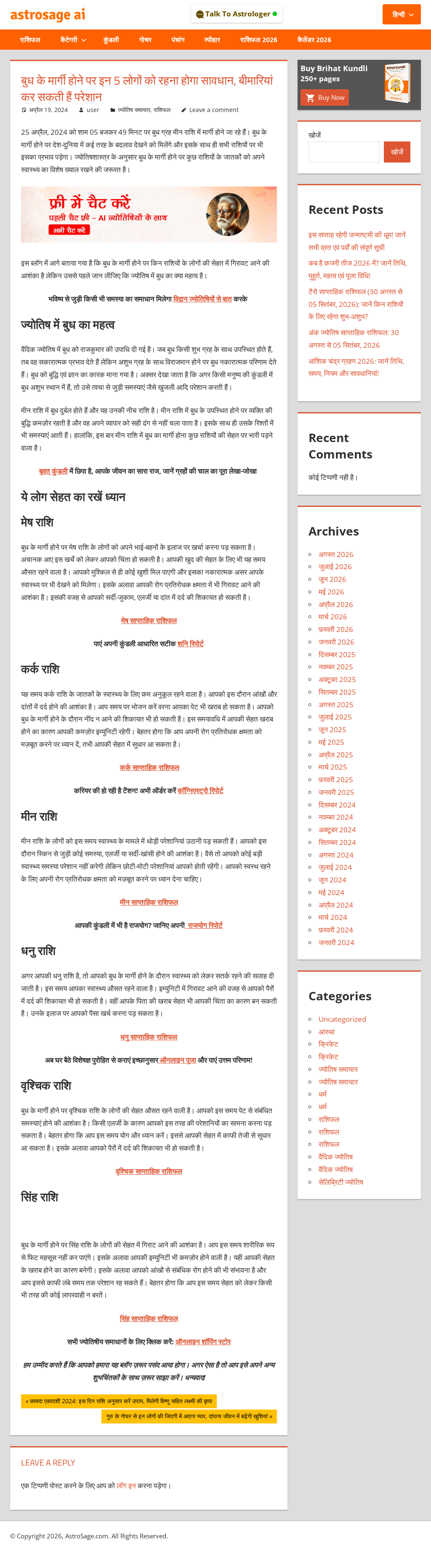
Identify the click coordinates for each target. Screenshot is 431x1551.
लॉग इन (126, 1485)
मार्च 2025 (333, 767)
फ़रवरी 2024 (336, 930)
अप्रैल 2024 (336, 905)
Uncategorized (342, 1019)
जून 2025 (332, 729)
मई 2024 (331, 892)
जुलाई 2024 (335, 867)
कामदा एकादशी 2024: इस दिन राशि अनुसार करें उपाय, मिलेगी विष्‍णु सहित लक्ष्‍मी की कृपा (120, 1402)
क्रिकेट (328, 1044)
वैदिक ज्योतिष (336, 1157)
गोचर (145, 40)
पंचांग (178, 40)
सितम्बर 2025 (337, 692)
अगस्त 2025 (336, 704)
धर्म (323, 1094)
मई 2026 (331, 592)
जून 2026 (332, 579)
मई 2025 (331, 742)
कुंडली (111, 40)
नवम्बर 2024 (336, 817)
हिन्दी (399, 14)
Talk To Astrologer (238, 14)
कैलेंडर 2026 (314, 40)
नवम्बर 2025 (336, 667)
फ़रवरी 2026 (336, 629)
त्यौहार (212, 40)
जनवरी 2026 (336, 642)
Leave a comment (214, 110)
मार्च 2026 (333, 616)
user (93, 110)
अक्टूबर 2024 (337, 829)
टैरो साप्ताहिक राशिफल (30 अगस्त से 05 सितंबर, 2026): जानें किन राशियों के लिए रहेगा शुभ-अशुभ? (356, 304)
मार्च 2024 (333, 917)
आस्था (327, 1032)
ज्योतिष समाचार (134, 110)
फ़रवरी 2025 (336, 779)
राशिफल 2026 (258, 40)
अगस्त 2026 (336, 554)
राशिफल (30, 40)
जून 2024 (332, 880)
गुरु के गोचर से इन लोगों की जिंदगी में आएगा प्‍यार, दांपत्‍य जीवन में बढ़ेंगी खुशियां (187, 1417)
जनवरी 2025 (336, 792)
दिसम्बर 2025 (337, 654)
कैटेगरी (69, 40)
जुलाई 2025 (335, 717)
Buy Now (331, 97)
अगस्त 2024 (336, 855)
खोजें (315, 135)
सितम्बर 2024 (337, 842)
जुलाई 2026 (335, 566)
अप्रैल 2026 (336, 604)
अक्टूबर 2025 (337, 679)
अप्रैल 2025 (336, 755)
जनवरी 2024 (336, 942)
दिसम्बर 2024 (337, 805)
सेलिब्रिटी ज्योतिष (341, 1182)
